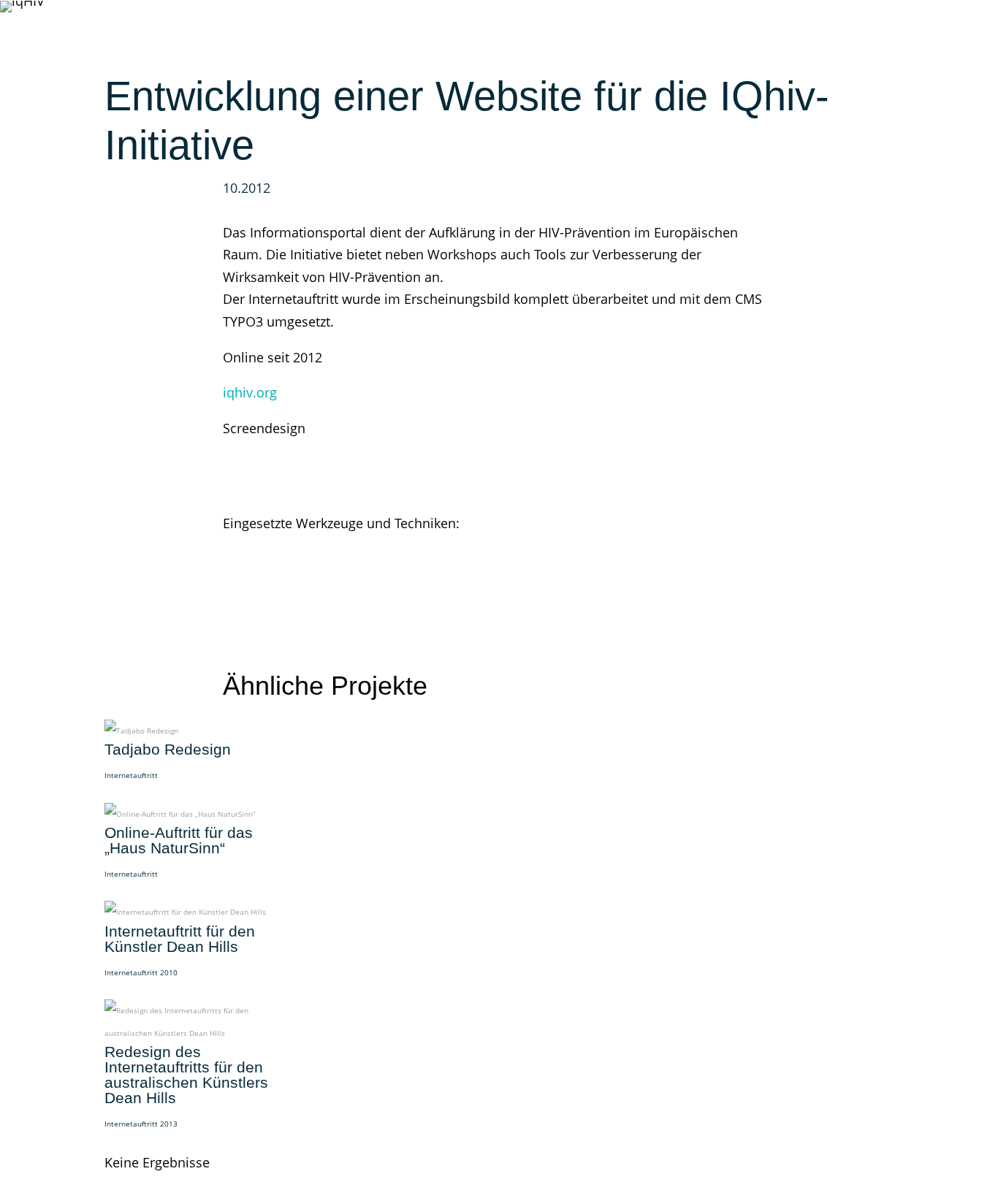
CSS (234, 545)
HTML (267, 545)
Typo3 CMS (324, 545)
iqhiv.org (250, 392)
